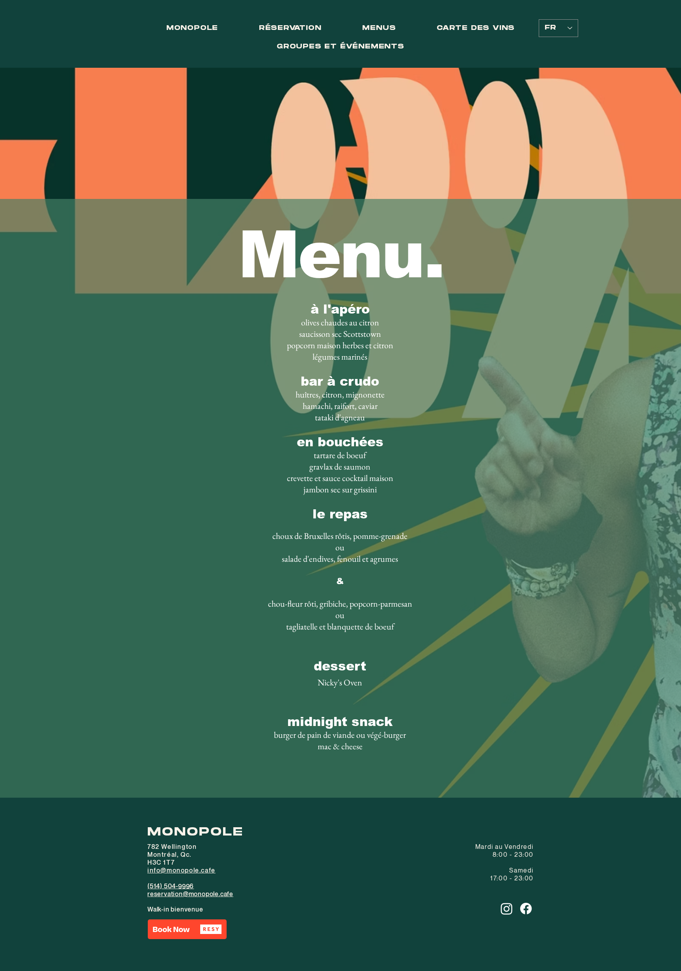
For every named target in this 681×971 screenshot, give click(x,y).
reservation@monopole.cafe (190, 894)
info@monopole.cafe (181, 870)
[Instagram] (506, 908)
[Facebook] (526, 908)
